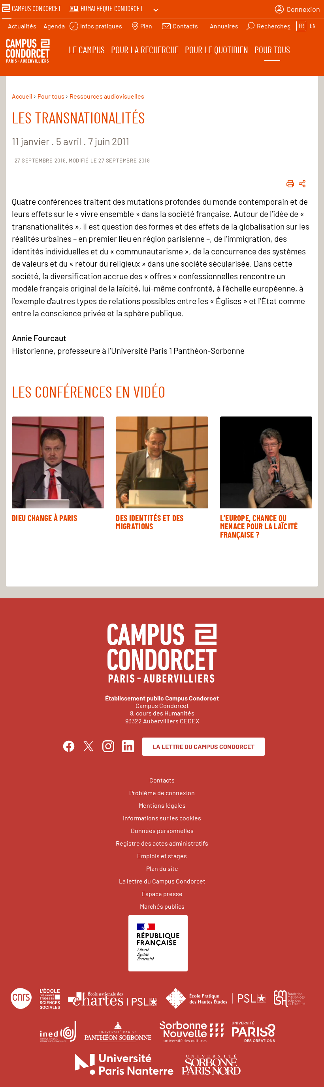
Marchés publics (162, 906)
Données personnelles (162, 830)
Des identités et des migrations (149, 522)
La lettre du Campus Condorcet (203, 746)
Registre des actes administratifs (162, 843)
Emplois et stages (162, 855)
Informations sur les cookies (162, 818)
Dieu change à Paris (44, 518)
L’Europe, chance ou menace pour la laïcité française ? (259, 526)
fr (301, 26)
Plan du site (162, 868)
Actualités (22, 26)
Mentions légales (162, 805)
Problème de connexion (162, 792)
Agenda (54, 26)
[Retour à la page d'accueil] (28, 52)
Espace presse (162, 893)
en (313, 26)
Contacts (162, 780)
